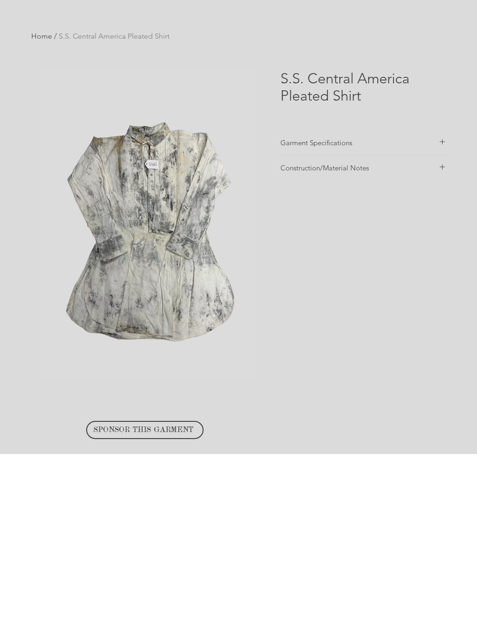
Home (41, 36)
